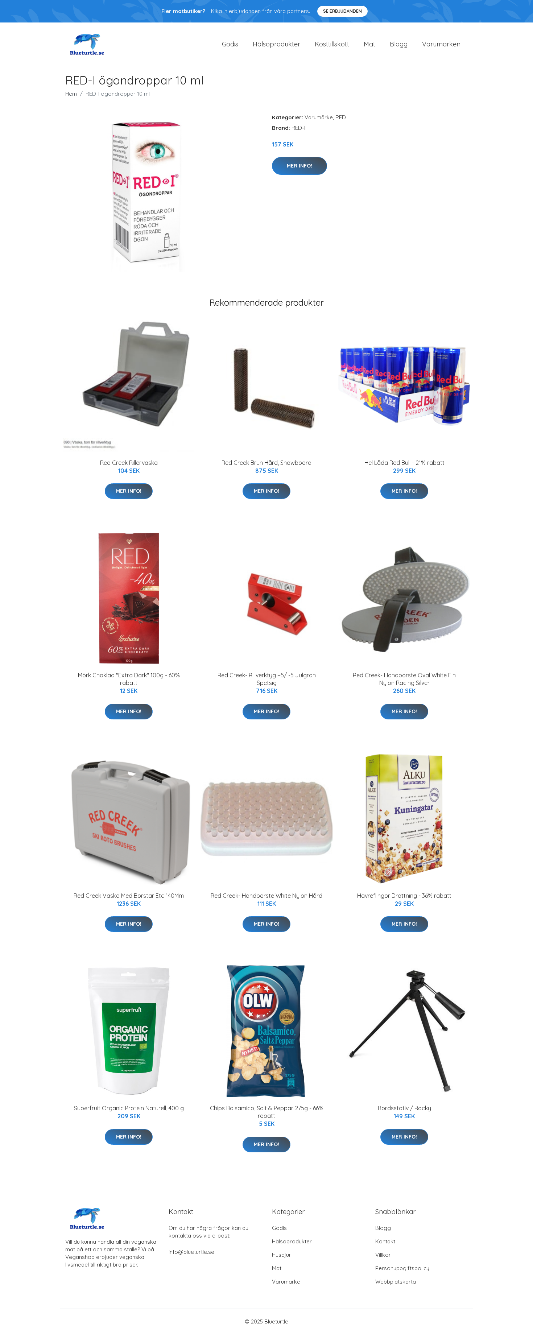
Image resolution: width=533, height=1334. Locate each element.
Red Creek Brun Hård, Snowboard (266, 462)
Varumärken (441, 44)
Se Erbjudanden (342, 11)
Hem (71, 93)
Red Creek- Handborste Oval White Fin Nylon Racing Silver (404, 679)
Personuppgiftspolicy (402, 1268)
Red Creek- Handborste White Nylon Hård (266, 895)
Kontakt (385, 1241)
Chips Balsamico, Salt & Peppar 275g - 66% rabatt (266, 1111)
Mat (369, 44)
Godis (230, 44)
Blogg (399, 44)
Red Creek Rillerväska (129, 462)
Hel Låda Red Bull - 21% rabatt (404, 462)
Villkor (383, 1254)
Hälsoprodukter (276, 44)
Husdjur (281, 1254)
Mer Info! (299, 165)
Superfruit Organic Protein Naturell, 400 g (129, 1108)
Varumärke (319, 117)
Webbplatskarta (395, 1281)
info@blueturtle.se (191, 1251)
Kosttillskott (332, 44)
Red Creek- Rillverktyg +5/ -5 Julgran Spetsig (267, 679)
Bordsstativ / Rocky (404, 1108)
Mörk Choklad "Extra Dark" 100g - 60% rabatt (129, 679)
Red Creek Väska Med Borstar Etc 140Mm (129, 895)
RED (340, 117)
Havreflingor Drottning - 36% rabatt (404, 895)
